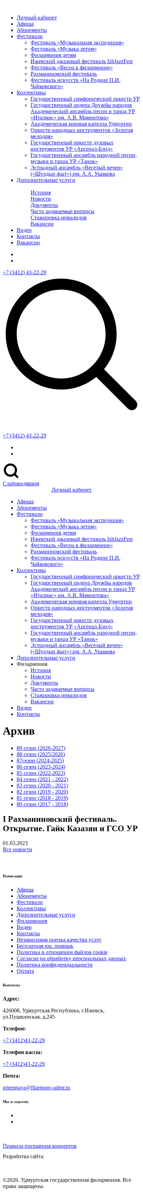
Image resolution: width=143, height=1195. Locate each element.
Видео (24, 230)
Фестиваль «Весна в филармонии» (72, 67)
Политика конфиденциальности (55, 965)
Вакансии (42, 224)
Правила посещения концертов (40, 1146)
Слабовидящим (21, 483)
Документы (44, 205)
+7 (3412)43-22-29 (24, 1040)
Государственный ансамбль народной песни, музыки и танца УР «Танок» (84, 158)
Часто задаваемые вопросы (62, 211)
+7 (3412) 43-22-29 (24, 272)
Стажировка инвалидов (59, 217)
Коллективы (31, 92)
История (41, 192)
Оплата (25, 971)
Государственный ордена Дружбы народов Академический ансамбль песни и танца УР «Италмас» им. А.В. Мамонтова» (83, 111)
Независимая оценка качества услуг (59, 940)
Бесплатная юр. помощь (45, 946)
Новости (41, 199)
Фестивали (30, 36)
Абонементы (32, 30)
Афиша (25, 890)
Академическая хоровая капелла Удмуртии (81, 124)
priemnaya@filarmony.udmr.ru (36, 1087)
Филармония (32, 921)
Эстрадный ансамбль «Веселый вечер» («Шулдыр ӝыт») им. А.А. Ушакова (77, 171)
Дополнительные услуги (46, 180)
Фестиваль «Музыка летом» (64, 49)
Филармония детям (53, 55)
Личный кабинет (37, 17)
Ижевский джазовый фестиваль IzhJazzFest (82, 61)
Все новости (17, 849)
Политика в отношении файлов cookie (62, 952)
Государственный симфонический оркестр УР (85, 99)
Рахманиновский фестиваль (64, 74)
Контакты (28, 236)
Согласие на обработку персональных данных (71, 958)
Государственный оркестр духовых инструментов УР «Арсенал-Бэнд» (72, 146)
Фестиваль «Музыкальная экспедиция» (77, 42)
